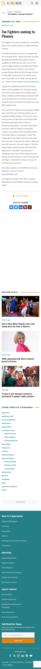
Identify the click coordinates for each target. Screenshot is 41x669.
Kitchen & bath (10, 465)
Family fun (6, 448)
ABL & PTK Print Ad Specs (12, 572)
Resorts (5, 475)
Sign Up (18, 641)
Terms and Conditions (10, 617)
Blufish (10, 665)
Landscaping (10, 468)
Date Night (6, 444)
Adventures (6, 423)
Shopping (5, 479)
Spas (4, 483)
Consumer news (8, 430)
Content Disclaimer (9, 599)
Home (9, 11)
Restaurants (6, 472)
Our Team (5, 526)
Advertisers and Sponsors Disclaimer (11, 606)
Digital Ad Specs (8, 563)
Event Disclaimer (8, 612)
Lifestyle (17, 11)
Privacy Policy (7, 594)
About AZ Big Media (9, 521)
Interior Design (10, 461)
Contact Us (6, 545)
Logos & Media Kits (9, 558)
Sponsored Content (9, 582)
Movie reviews (10, 433)
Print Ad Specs (7, 567)
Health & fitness (8, 455)
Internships (6, 531)
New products (10, 437)
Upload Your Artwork (9, 577)
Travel (4, 490)
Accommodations (9, 420)
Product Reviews (11, 440)
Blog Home (22, 196)
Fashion (5, 451)
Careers (5, 536)
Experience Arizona (9, 486)
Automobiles (7, 427)
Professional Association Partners (14, 541)
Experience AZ (7, 25)
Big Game (6, 412)
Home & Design (8, 458)
